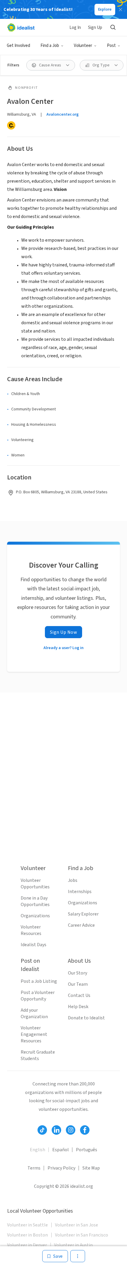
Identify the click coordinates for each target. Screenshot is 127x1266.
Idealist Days (33, 944)
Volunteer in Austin (73, 1245)
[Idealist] (21, 27)
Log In (75, 27)
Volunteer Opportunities (35, 883)
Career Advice (81, 925)
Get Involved (18, 45)
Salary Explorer (83, 914)
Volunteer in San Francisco (81, 1235)
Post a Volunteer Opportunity (38, 995)
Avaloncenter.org (62, 114)
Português (86, 1150)
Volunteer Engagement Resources (34, 1034)
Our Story (77, 973)
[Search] (113, 27)
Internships (80, 891)
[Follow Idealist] (42, 1130)
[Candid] (11, 125)
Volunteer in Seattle (27, 1225)
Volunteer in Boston (27, 1235)
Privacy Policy (61, 1168)
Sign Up (95, 27)
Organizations (35, 916)
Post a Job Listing (39, 981)
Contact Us (79, 995)
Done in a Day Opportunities (35, 901)
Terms (33, 1168)
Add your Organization (34, 1013)
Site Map (91, 1168)
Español (60, 1150)
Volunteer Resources (31, 930)
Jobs (72, 880)
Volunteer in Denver (27, 1245)
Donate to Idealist (86, 1018)
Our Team (78, 984)
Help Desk (78, 1006)
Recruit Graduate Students (38, 1055)
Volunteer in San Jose (76, 1225)
